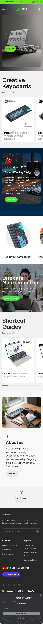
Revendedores (8, 554)
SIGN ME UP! (21, 613)
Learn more (11, 199)
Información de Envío (30, 554)
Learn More (12, 474)
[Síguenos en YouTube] (19, 584)
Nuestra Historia (9, 545)
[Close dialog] (41, 595)
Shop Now (10, 49)
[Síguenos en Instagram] (14, 584)
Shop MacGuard (11, 298)
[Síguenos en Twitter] (9, 584)
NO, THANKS (21, 618)
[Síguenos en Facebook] (3, 584)
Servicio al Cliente (32, 560)
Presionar (6, 549)
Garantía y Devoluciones (30, 547)
